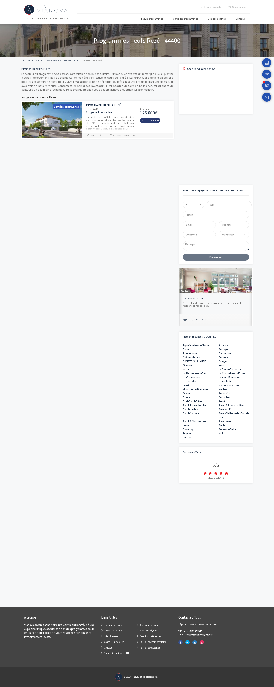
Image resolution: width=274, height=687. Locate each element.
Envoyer (213, 257)
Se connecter (239, 7)
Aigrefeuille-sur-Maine (196, 345)
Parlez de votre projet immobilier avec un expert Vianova (213, 190)
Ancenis (223, 345)
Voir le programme (150, 120)
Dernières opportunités (66, 106)
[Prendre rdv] (266, 62)
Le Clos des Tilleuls (193, 298)
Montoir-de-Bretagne (195, 389)
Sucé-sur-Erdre (228, 429)
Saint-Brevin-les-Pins (195, 405)
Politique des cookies (150, 647)
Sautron (223, 425)
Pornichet (224, 397)
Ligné (186, 385)
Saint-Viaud (225, 421)
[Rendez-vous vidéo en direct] (266, 85)
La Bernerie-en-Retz (195, 373)
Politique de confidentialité (153, 641)
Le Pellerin (225, 381)
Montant (183, 133)
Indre (186, 369)
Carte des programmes (185, 18)
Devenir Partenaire (113, 630)
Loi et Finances (111, 636)
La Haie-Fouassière (230, 377)
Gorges (223, 361)
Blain (186, 349)
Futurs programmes (152, 18)
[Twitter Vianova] (187, 642)
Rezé (222, 401)
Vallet (222, 433)
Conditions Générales (150, 636)
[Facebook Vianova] (180, 642)
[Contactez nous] (266, 97)
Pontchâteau (226, 393)
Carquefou (225, 353)
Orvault (187, 393)
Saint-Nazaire (191, 413)
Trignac (187, 433)
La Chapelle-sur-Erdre (232, 373)
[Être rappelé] (266, 74)
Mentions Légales (148, 630)
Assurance (220, 148)
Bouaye (223, 349)
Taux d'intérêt (186, 148)
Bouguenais (190, 353)
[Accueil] (23, 60)
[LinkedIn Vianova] (194, 642)
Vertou (187, 437)
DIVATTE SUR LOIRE (194, 361)
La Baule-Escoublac (230, 369)
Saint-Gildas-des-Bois (231, 405)
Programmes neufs (113, 624)
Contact (108, 647)
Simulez (212, 166)
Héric (222, 365)
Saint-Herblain (191, 409)
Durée (218, 133)
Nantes (223, 389)
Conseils (240, 18)
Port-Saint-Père (192, 401)
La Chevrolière (192, 377)
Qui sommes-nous (149, 624)
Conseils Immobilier (114, 641)
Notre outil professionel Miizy (118, 653)
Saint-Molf (225, 409)
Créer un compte (212, 7)
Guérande (189, 365)
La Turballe (189, 381)
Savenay (188, 429)
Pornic (187, 397)
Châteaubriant (191, 357)
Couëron (224, 357)
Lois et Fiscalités (217, 18)
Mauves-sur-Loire (229, 385)
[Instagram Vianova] (202, 642)
